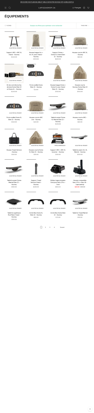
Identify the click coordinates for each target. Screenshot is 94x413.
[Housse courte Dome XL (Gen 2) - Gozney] (36, 138)
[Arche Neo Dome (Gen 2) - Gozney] (57, 201)
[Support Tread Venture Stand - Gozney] (36, 168)
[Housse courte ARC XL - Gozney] (79, 41)
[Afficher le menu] (5, 8)
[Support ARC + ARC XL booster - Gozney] (57, 138)
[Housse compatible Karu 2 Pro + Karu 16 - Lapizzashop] (79, 168)
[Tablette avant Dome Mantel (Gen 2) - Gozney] (14, 168)
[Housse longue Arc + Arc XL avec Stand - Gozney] (36, 41)
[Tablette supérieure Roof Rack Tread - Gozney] (14, 201)
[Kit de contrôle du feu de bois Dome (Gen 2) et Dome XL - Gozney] (14, 73)
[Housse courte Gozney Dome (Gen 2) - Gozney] (79, 73)
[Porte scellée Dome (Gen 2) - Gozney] (36, 73)
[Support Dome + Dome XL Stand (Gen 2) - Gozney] (57, 41)
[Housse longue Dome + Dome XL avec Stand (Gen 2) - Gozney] (57, 73)
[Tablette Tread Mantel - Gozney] (79, 201)
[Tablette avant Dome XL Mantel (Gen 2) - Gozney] (57, 106)
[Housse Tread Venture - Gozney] (14, 138)
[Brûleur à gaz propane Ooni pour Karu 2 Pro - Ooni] (57, 168)
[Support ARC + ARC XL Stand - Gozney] (14, 41)
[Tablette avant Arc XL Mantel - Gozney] (79, 138)
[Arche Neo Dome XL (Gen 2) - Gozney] (36, 201)
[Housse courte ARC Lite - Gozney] (36, 106)
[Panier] (88, 8)
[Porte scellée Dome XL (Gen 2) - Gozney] (14, 106)
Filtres (9, 25)
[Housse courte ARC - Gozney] (79, 106)
